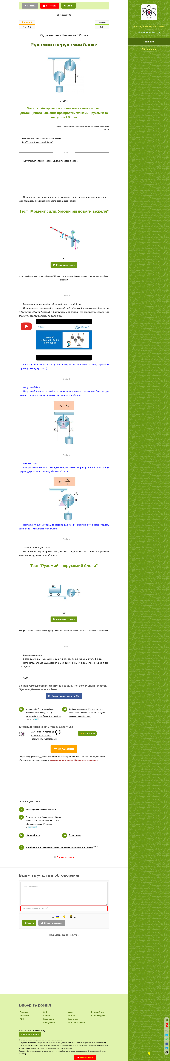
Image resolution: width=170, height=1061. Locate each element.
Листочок (24, 1015)
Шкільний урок (33, 835)
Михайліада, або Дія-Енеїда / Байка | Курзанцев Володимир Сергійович (59, 847)
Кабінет (47, 1015)
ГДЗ (22, 1019)
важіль (73, 201)
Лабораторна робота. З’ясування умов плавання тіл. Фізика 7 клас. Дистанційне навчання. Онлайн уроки (87, 712)
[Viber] (166, 1031)
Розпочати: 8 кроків (65, 619)
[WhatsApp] (166, 1039)
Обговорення (149, 49)
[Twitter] (166, 1048)
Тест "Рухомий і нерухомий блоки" (37, 142)
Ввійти (70, 6)
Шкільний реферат (76, 1022)
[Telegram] (166, 1035)
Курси (70, 1012)
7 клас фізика (75, 835)
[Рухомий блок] (64, 498)
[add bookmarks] (167, 1025)
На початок (149, 41)
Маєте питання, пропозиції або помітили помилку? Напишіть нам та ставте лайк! (44, 735)
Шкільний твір (97, 1012)
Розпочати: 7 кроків (65, 265)
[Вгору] (166, 1052)
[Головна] (166, 1020)
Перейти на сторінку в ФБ (65, 696)
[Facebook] (166, 1043)
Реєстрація (51, 6)
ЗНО (45, 1012)
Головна (31, 6)
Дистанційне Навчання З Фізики (149, 26)
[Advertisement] (64, 179)
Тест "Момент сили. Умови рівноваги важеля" (42, 138)
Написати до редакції (31, 1034)
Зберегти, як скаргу (53, 923)
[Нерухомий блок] (64, 422)
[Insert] (57, 916)
